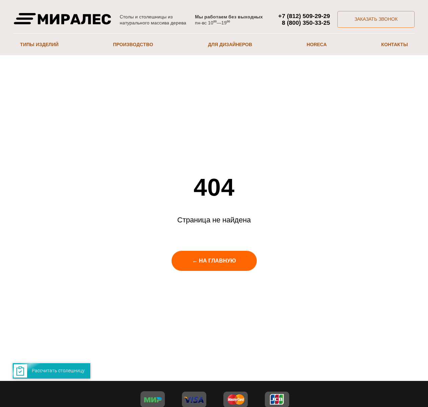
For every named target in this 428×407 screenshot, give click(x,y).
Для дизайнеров (230, 44)
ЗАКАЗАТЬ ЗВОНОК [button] (376, 19)
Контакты (394, 44)
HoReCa (317, 44)
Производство (133, 44)
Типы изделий (39, 44)
